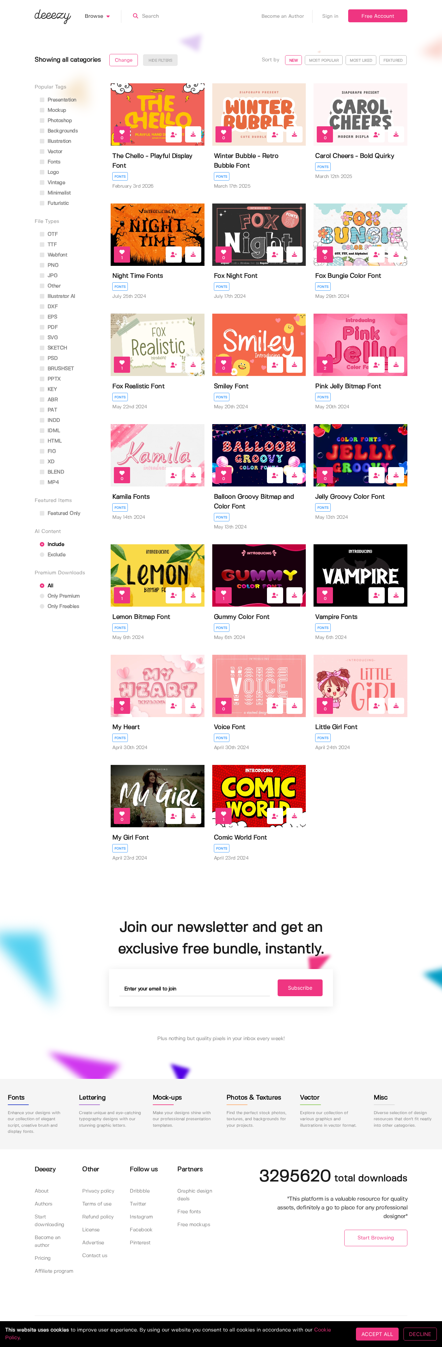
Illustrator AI (60, 296)
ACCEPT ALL (377, 1334)
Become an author (48, 1241)
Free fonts (189, 1211)
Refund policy (98, 1217)
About (42, 1191)
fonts (53, 162)
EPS (51, 317)
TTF (51, 244)
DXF (52, 306)
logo (52, 172)
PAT (51, 410)
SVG (52, 337)
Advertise (93, 1242)
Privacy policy (98, 1191)
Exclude (55, 554)
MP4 (52, 482)
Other (53, 286)
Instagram (141, 1217)
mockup (56, 110)
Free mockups (193, 1224)
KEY (51, 389)
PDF (52, 327)
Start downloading (49, 1221)
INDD (53, 420)
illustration (58, 141)
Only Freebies (62, 606)
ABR (52, 399)
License (91, 1229)
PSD (52, 358)
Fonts (120, 176)
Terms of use (96, 1204)
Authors (43, 1204)
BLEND (55, 472)
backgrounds (62, 131)
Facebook (141, 1229)
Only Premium (63, 596)
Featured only (63, 513)
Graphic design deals (194, 1195)
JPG (51, 275)
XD (50, 461)
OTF (52, 234)
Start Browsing (376, 1238)
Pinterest (140, 1242)
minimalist (58, 193)
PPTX (53, 379)
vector (54, 151)
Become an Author (282, 16)
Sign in (330, 16)
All (49, 585)
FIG (51, 451)
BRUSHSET (60, 368)
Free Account (377, 16)
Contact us (94, 1255)
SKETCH (56, 348)
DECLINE (420, 1334)
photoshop (59, 120)
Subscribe (300, 988)
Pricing (43, 1258)
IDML (53, 430)
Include (55, 544)
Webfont (56, 255)
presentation (61, 100)
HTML (54, 441)
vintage (55, 182)
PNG (52, 265)
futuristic (57, 203)
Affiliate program (54, 1271)
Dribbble (139, 1191)
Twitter (138, 1204)
